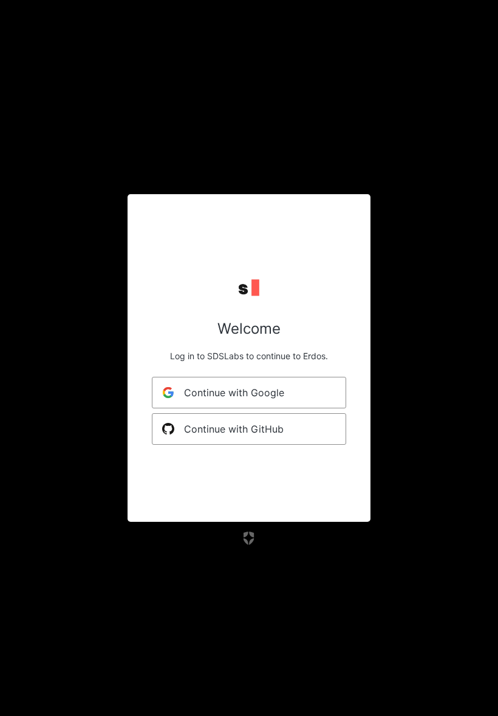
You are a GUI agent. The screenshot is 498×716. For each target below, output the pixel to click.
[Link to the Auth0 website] (249, 538)
